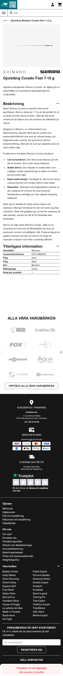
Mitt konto (7, 508)
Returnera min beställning (16, 519)
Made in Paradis (11, 611)
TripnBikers (39, 608)
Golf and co (8, 597)
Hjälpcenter (8, 512)
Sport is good (40, 593)
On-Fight (7, 619)
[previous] (2, 352)
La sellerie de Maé (12, 608)
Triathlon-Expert (41, 604)
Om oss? (7, 534)
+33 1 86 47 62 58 (31, 421)
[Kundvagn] (59, 4)
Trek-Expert (39, 600)
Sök (16, 13)
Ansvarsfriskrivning (12, 548)
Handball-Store (10, 600)
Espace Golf (9, 586)
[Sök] (11, 12)
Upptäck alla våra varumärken (31, 386)
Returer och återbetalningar (17, 545)
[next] (61, 352)
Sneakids (38, 589)
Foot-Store (8, 589)
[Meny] (3, 13)
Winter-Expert (40, 615)
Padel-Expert (40, 571)
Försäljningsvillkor (12, 541)
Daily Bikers (9, 575)
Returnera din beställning (31, 469)
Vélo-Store (38, 611)
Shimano (15, 71)
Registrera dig (31, 649)
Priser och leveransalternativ (17, 556)
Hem (5, 20)
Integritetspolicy (10, 559)
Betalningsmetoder (12, 552)
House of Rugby (11, 604)
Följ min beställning (13, 516)
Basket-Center (10, 571)
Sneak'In (37, 586)
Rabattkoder (9, 523)
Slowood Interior (41, 578)
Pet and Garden (41, 575)
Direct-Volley (9, 582)
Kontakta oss (31, 412)
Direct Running (10, 578)
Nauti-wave (8, 615)
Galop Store (8, 593)
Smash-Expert (40, 582)
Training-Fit (39, 597)
